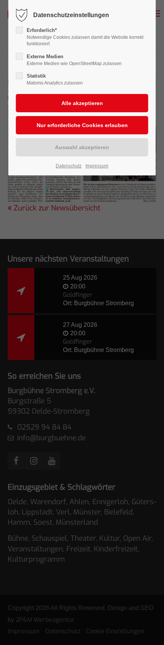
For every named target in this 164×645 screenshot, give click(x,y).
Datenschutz (69, 166)
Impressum (96, 166)
